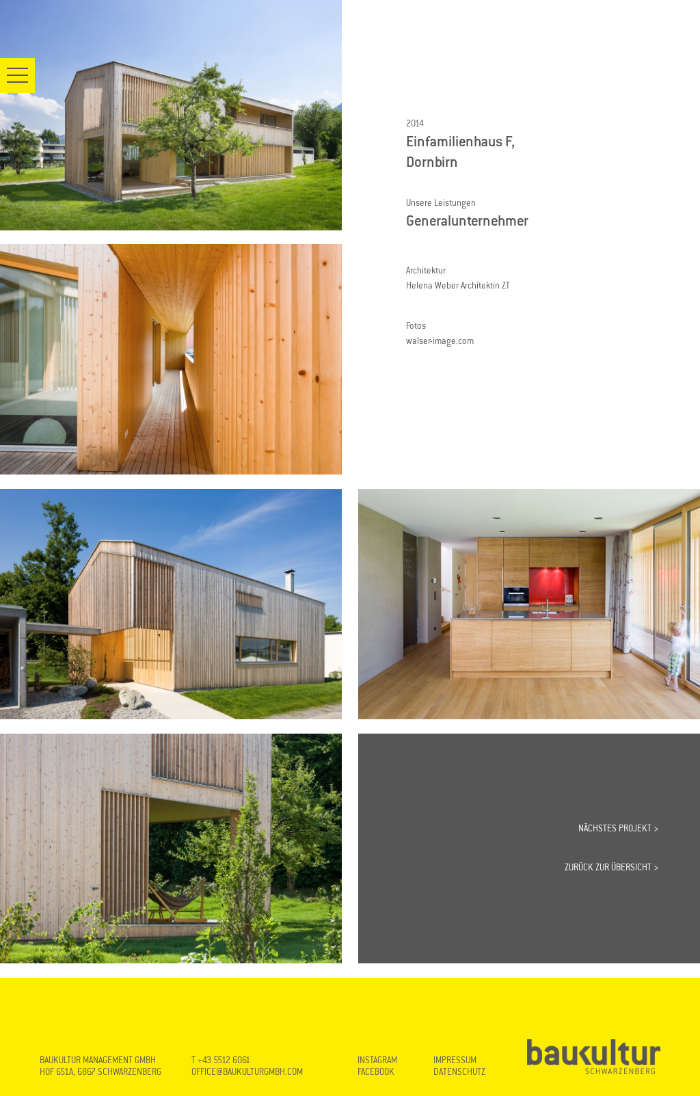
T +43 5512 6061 (220, 1060)
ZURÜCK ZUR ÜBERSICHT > (611, 867)
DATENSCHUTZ (459, 1072)
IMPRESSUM (454, 1060)
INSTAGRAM (377, 1060)
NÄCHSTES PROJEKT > (618, 828)
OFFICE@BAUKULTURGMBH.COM (247, 1072)
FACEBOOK (376, 1072)
